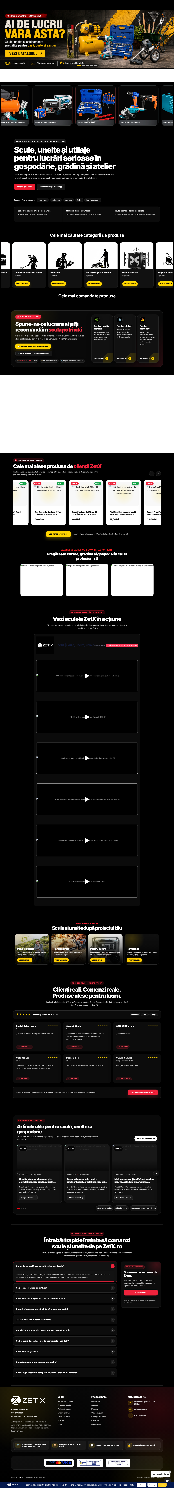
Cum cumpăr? (97, 1413)
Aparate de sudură (92, 200)
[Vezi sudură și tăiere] (131, 105)
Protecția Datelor (64, 1405)
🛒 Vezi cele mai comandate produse (34, 353)
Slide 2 (82, 65)
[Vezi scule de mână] (45, 105)
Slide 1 (78, 65)
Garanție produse (98, 1416)
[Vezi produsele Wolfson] (68, 410)
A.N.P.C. (61, 1420)
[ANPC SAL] (90, 1463)
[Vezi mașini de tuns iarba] (41, 580)
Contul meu (96, 1424)
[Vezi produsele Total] (30, 410)
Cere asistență (140, 1292)
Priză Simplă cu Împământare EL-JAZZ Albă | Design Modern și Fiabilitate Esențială (67, 513)
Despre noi (95, 1401)
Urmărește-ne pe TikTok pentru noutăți (122, 645)
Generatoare (42, 200)
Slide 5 (95, 65)
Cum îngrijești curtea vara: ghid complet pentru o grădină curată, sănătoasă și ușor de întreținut (36, 1180)
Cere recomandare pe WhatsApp (143, 1092)
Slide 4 (91, 65)
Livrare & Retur (64, 1413)
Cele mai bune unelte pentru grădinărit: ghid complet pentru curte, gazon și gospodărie (87, 1180)
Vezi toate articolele (146, 1138)
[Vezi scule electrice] (88, 105)
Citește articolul (28, 1198)
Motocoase (56, 200)
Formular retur (64, 1416)
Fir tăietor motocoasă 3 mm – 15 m (142, 513)
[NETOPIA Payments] (59, 1463)
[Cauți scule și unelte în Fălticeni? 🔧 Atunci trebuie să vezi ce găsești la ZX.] (87, 758)
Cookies (160, 1477)
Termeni (140, 1477)
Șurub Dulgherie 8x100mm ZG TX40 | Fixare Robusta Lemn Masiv (29, 513)
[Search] (111, 5)
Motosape (68, 200)
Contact (94, 1405)
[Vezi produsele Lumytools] (124, 433)
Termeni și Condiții (65, 1401)
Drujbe (79, 200)
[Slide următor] (168, 39)
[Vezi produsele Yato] (143, 410)
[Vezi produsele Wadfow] (105, 410)
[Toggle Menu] (15, 5)
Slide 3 (87, 65)
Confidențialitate (149, 1477)
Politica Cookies (64, 1409)
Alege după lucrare (24, 187)
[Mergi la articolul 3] (23, 1208)
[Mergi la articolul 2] (21, 1208)
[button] (155, 4)
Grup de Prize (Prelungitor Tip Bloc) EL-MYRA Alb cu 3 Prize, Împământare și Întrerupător (104, 513)
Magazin (94, 1409)
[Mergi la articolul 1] (18, 1208)
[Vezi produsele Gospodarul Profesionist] (87, 433)
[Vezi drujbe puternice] (87, 580)
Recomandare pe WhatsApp (51, 187)
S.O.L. (60, 1424)
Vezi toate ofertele (58, 534)
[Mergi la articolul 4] (25, 1208)
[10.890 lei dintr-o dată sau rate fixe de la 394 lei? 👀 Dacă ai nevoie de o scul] (87, 717)
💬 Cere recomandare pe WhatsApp (33, 346)
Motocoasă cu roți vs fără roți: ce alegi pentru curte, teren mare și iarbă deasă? (134, 1180)
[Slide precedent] (5, 39)
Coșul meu (95, 1420)
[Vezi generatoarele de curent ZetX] (87, 39)
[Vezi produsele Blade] (49, 433)
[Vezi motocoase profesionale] (132, 580)
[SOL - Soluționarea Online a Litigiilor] (118, 1463)
